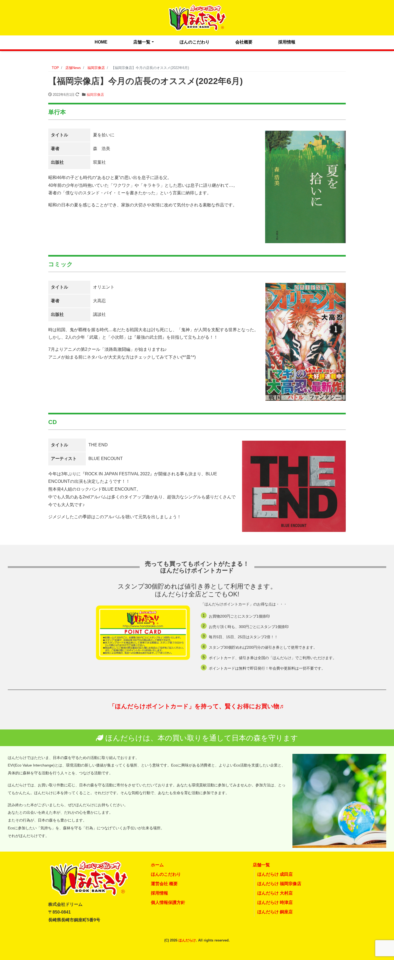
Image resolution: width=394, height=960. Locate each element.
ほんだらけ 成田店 (275, 874)
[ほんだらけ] (197, 17)
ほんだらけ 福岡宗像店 (279, 883)
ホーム (157, 865)
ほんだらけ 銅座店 (275, 912)
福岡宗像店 (95, 95)
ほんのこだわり (195, 42)
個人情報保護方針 (168, 902)
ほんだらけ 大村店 (275, 893)
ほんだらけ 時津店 (275, 902)
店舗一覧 (141, 42)
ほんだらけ (187, 940)
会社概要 (243, 42)
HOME (101, 42)
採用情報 (286, 42)
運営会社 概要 (164, 883)
